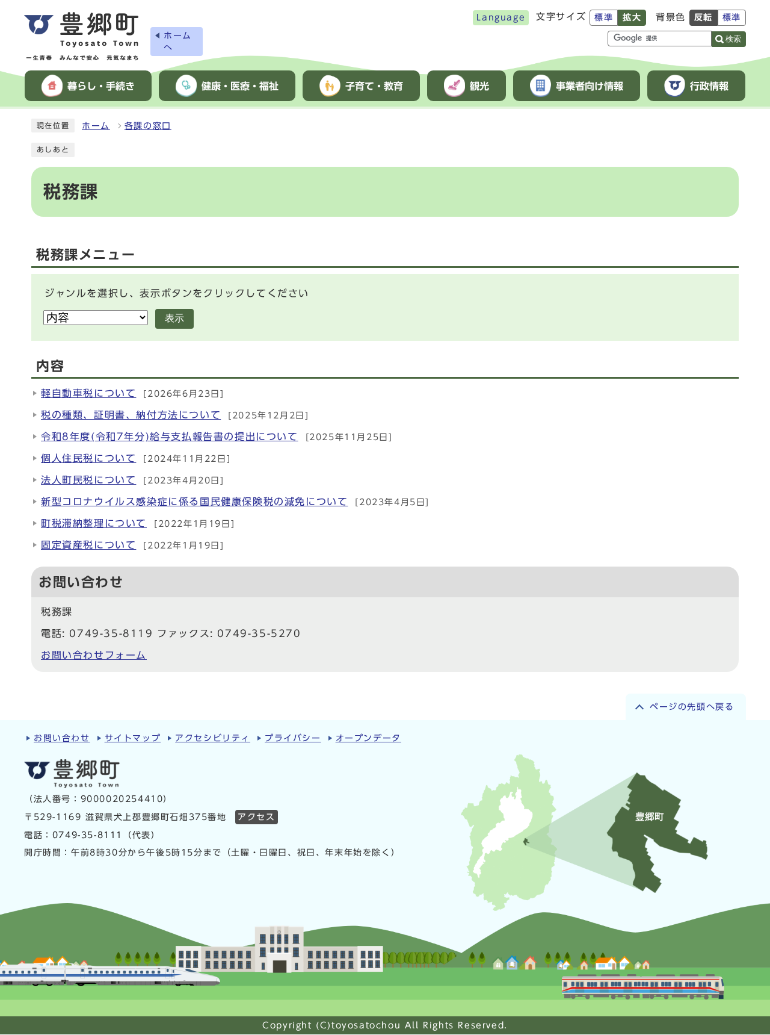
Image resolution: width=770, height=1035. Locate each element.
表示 (174, 318)
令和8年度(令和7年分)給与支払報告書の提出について (169, 436)
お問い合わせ (62, 738)
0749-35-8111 (87, 835)
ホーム (96, 126)
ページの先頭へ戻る (692, 707)
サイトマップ (133, 738)
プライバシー (293, 738)
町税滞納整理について (94, 523)
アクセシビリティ (212, 738)
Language (500, 17)
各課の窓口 (148, 126)
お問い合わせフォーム (94, 655)
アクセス (256, 817)
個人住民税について (88, 458)
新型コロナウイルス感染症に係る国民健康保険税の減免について (194, 501)
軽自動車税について (88, 393)
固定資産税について (88, 545)
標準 (603, 17)
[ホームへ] (81, 36)
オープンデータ (368, 738)
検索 (733, 38)
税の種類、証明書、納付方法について (131, 415)
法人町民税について (88, 480)
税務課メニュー (85, 254)
